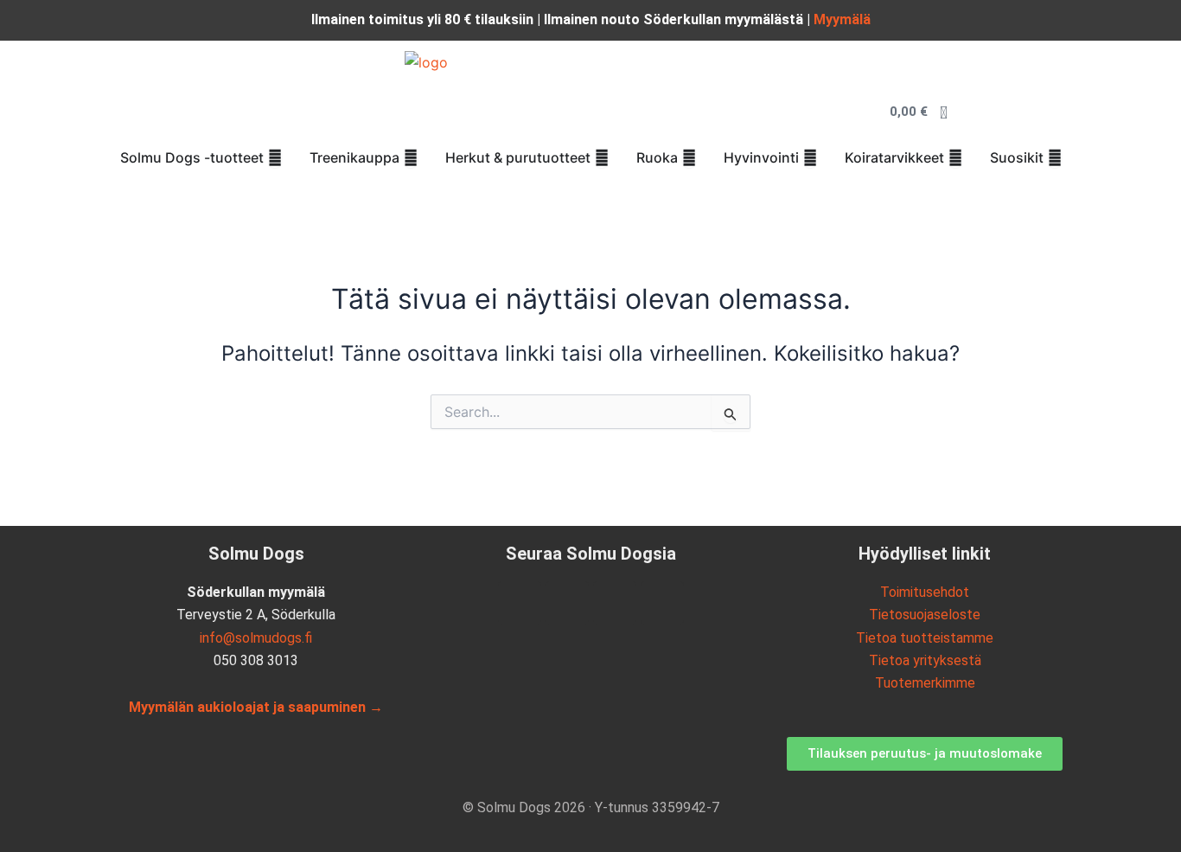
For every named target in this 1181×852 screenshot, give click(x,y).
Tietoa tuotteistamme (924, 638)
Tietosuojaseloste (924, 614)
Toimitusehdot (924, 592)
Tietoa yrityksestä (925, 660)
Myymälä (842, 19)
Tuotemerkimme (925, 683)
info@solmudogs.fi (256, 638)
